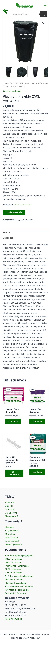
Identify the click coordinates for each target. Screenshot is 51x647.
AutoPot (35, 83)
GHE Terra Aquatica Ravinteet (19, 576)
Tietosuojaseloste (13, 544)
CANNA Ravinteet (13, 572)
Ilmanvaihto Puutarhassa (17, 566)
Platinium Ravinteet (14, 579)
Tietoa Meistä (11, 516)
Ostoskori (9, 509)
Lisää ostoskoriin (14, 212)
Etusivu (6, 83)
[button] (43, 23)
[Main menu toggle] (45, 5)
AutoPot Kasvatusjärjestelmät (19, 555)
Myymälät (9, 527)
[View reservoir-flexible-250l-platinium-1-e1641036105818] (22, 71)
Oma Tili (9, 506)
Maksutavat (10, 534)
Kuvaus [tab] (6, 232)
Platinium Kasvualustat (15, 583)
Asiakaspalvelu (12, 530)
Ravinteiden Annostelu (15, 593)
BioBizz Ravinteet (13, 569)
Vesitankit (16, 91)
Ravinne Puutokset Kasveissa (19, 586)
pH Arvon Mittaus (13, 562)
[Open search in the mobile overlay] (29, 14)
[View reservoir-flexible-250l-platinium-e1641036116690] (8, 71)
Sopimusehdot (12, 541)
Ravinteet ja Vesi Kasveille (17, 590)
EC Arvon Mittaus (13, 559)
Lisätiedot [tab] (8, 238)
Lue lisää (13, 421)
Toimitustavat (11, 537)
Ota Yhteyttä (11, 513)
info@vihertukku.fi (13, 619)
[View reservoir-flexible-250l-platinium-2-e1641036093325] (35, 71)
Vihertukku (10, 502)
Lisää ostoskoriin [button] (14, 473)
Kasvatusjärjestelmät (20, 83)
